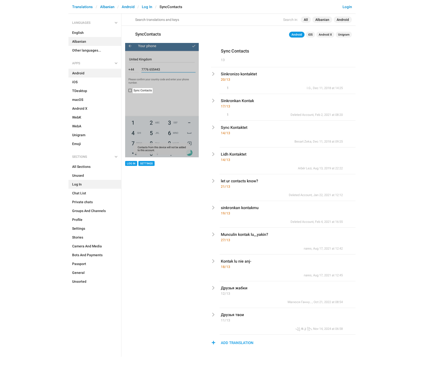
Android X (325, 34)
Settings (146, 163)
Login (347, 7)
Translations (82, 7)
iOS (310, 34)
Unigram (343, 34)
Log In (147, 7)
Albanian (107, 7)
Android (128, 7)
